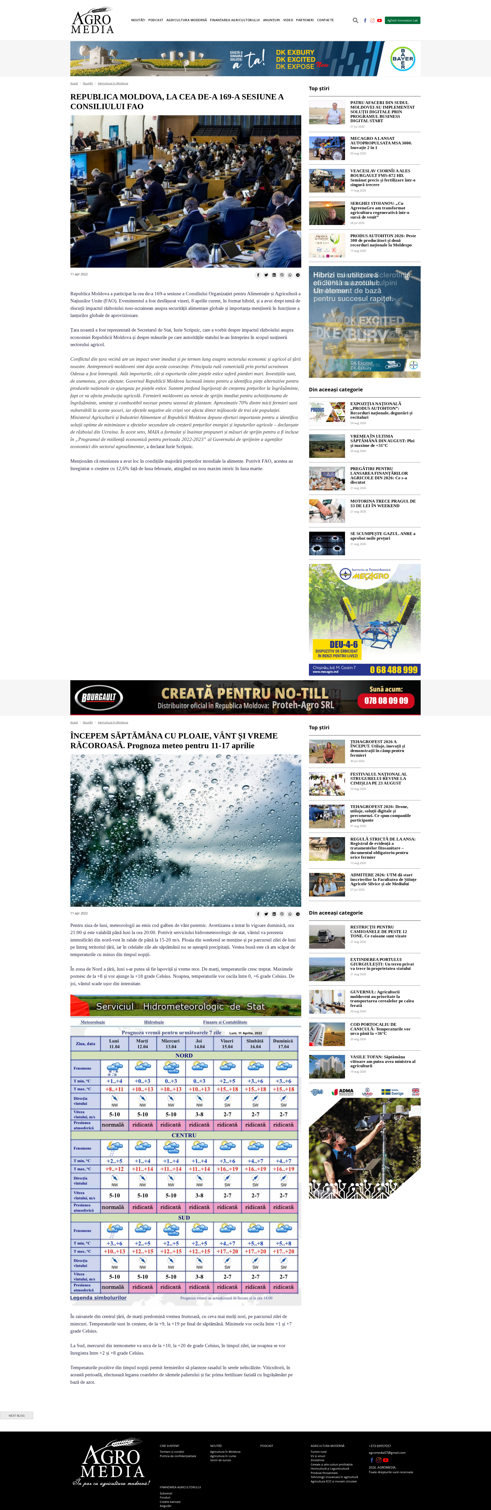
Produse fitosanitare (324, 1473)
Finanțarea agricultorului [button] (235, 20)
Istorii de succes (220, 1460)
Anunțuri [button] (271, 20)
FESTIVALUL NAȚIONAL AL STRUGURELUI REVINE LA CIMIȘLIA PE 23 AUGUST (378, 779)
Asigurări (165, 1506)
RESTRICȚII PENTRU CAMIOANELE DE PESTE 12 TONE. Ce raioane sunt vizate (378, 932)
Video (288, 20)
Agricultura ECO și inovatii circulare (334, 1481)
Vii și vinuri (318, 1456)
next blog (17, 1415)
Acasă (74, 83)
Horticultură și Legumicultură (330, 1468)
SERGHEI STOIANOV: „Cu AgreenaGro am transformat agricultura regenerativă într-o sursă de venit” (379, 210)
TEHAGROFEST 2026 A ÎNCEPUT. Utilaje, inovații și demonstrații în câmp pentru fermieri (377, 749)
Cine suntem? (169, 1446)
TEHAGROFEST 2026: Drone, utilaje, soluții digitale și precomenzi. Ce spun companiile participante (380, 813)
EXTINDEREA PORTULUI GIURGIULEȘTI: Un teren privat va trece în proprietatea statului (382, 964)
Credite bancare (170, 1502)
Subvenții (166, 1493)
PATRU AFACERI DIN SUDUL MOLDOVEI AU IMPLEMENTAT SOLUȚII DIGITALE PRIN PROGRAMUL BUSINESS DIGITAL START (382, 111)
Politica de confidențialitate (178, 1456)
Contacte (325, 20)
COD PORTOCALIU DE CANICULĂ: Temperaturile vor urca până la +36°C (380, 1029)
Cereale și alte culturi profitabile (332, 1464)
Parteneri (305, 20)
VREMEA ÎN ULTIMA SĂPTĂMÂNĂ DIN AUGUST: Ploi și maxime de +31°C (382, 441)
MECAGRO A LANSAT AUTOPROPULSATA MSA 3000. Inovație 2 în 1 (381, 143)
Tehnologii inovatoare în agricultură (334, 1477)
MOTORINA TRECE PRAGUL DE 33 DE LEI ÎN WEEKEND (383, 503)
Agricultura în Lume (223, 1456)
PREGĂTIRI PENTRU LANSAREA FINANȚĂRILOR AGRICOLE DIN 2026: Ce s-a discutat (379, 476)
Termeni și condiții (172, 1452)
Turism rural (319, 1452)
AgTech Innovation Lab (402, 20)
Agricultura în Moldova (113, 83)
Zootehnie (317, 1460)
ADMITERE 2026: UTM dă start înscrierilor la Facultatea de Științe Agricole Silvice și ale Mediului (383, 880)
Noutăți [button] (138, 20)
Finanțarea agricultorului (180, 1487)
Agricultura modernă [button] (186, 20)
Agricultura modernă (327, 1446)
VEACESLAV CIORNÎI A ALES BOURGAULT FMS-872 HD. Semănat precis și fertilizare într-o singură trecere (383, 178)
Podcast (155, 20)
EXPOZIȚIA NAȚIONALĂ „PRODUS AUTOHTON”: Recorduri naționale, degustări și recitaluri (381, 411)
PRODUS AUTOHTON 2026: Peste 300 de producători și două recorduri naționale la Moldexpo (383, 240)
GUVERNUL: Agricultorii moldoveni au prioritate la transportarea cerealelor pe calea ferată (382, 999)
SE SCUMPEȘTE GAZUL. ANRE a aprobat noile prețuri (383, 536)
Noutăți (88, 83)
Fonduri (165, 1497)
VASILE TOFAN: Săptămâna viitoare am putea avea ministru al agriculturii (383, 1062)
